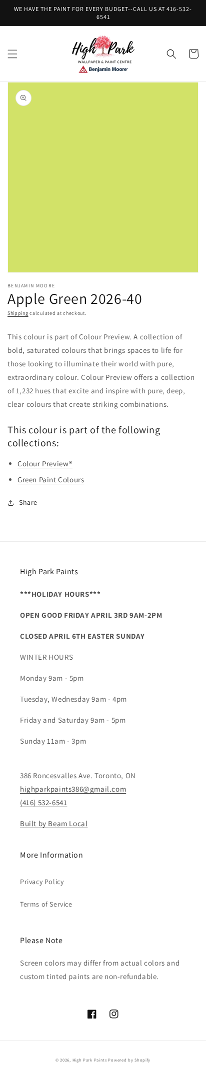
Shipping (18, 313)
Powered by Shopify (129, 1060)
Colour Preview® (45, 463)
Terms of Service (46, 904)
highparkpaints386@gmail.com (73, 789)
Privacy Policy (42, 881)
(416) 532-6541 (43, 802)
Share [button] (28, 502)
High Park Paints (89, 1060)
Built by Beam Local (54, 823)
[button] (13, 54)
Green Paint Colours (51, 479)
